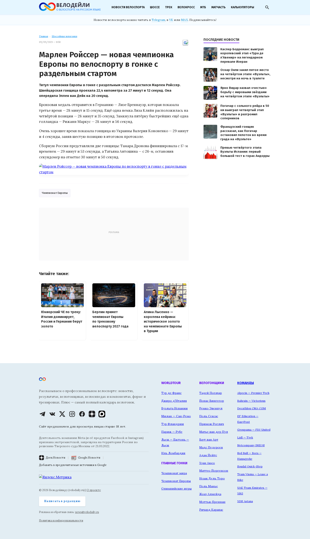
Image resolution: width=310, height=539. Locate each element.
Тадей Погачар (210, 393)
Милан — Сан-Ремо (176, 416)
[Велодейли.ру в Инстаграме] (72, 414)
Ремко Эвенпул (210, 408)
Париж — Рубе (171, 432)
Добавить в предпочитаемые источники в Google (72, 465)
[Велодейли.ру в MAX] (101, 414)
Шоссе (155, 7)
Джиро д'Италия (174, 401)
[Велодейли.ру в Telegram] (42, 414)
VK (171, 20)
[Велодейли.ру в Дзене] (92, 414)
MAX (184, 20)
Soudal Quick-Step (250, 466)
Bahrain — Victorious (251, 401)
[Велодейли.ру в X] (62, 414)
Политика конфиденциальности (61, 520)
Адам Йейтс (208, 455)
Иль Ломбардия (173, 453)
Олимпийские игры (176, 488)
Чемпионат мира (174, 473)
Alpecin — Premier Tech (253, 393)
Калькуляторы (242, 7)
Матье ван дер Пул (213, 432)
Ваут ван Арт (208, 439)
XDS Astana (245, 501)
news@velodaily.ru (87, 512)
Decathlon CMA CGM (251, 408)
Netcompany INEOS (251, 445)
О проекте (94, 490)
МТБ (203, 7)
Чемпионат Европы (55, 192)
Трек (168, 7)
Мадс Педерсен (211, 447)
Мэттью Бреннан (212, 502)
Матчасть (218, 7)
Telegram (158, 20)
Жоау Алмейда (210, 494)
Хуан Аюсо (207, 463)
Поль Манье (208, 486)
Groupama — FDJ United (253, 430)
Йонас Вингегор (211, 401)
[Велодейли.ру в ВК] (52, 414)
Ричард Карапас (211, 510)
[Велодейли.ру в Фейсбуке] (82, 414)
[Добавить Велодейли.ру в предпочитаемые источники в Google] (185, 45)
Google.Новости (89, 457)
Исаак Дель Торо (212, 478)
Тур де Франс (171, 393)
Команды (245, 383)
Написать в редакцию (62, 501)
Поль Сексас (208, 416)
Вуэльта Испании (174, 408)
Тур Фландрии (172, 424)
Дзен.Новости (55, 457)
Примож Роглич (211, 424)
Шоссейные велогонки (64, 36)
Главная (43, 36)
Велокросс (186, 7)
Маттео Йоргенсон (213, 470)
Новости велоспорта (128, 7)
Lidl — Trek (245, 437)
